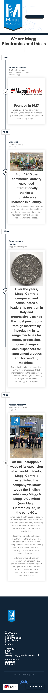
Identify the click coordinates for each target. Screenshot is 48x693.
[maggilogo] (11, 616)
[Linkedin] (26, 682)
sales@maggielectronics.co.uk (22, 655)
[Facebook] (22, 682)
